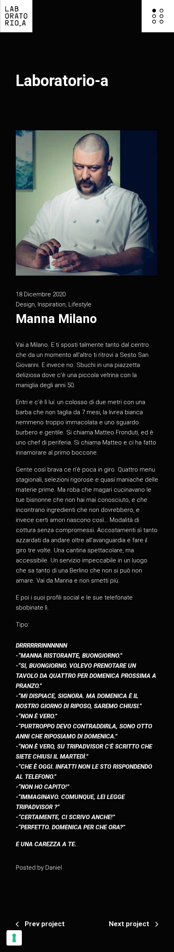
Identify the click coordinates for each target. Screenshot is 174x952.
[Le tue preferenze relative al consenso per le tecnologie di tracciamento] (14, 938)
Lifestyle (79, 304)
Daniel (53, 867)
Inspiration (52, 304)
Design (25, 304)
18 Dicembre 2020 (41, 294)
